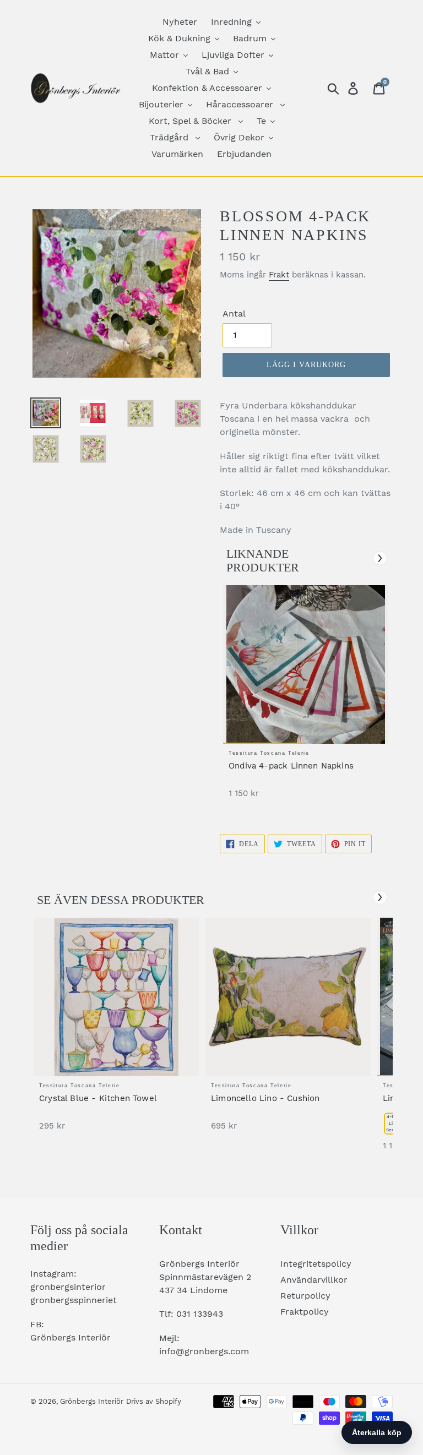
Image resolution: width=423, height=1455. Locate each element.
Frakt (279, 275)
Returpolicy (305, 1295)
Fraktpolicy (304, 1311)
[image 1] (305, 664)
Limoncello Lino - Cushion (265, 1098)
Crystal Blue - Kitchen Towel (98, 1098)
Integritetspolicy (315, 1263)
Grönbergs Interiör (91, 1401)
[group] (306, 697)
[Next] (380, 558)
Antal (234, 313)
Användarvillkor (314, 1279)
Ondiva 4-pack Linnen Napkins (291, 766)
